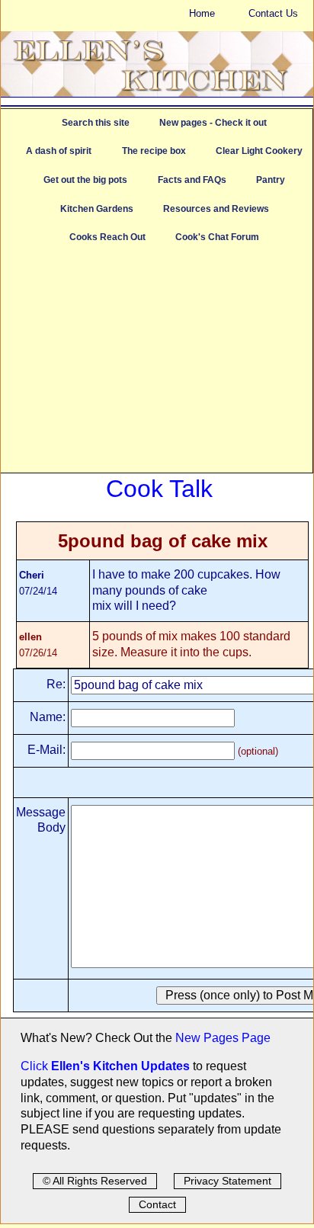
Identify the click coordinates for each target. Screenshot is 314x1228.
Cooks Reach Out (107, 237)
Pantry (270, 180)
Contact (157, 1204)
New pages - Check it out (213, 122)
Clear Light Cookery (259, 151)
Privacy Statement (227, 1181)
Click (36, 1066)
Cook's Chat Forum (217, 237)
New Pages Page (223, 1037)
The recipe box (154, 151)
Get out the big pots (85, 180)
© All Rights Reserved (95, 1181)
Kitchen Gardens (96, 209)
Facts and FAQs (192, 180)
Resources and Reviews (216, 209)
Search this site (96, 122)
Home (202, 13)
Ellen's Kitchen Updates (120, 1066)
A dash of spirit (58, 151)
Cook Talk (159, 488)
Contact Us (273, 13)
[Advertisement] (156, 366)
